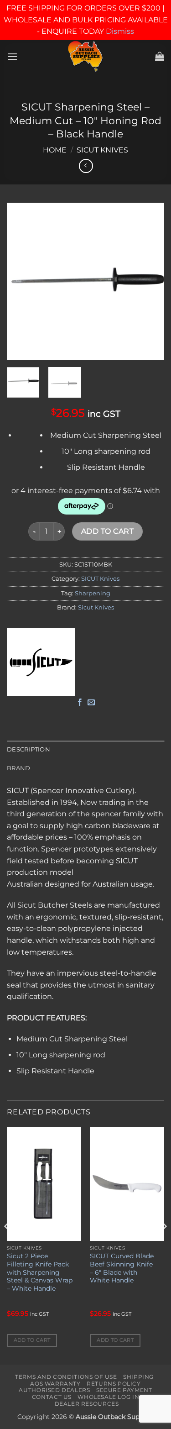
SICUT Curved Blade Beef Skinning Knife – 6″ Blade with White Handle (122, 1268)
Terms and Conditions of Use (66, 1376)
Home (55, 150)
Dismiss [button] (120, 31)
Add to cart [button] (32, 1340)
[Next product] (86, 166)
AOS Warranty (55, 1383)
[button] (12, 56)
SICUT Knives (102, 150)
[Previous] (21, 281)
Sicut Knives (96, 607)
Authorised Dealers (54, 1390)
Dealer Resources (87, 1403)
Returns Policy (114, 1383)
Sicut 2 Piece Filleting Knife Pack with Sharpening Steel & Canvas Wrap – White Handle (40, 1272)
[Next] (149, 281)
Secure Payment (124, 1390)
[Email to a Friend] (91, 703)
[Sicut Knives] (41, 662)
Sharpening (92, 593)
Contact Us (52, 1396)
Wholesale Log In (108, 1396)
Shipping (138, 1376)
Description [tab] (28, 749)
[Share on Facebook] (79, 703)
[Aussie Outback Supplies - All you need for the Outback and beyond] (85, 56)
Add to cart (107, 531)
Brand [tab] (18, 768)
